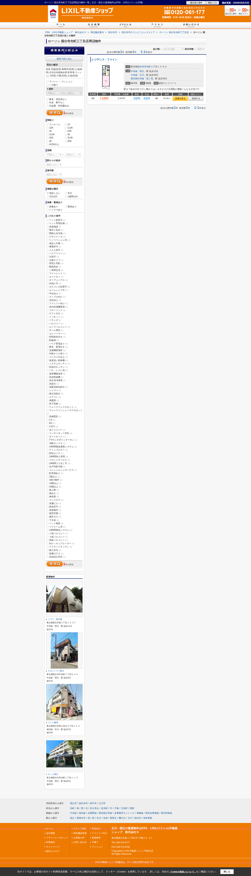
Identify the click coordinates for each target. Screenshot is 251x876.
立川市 (102, 803)
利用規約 (50, 842)
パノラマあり (55, 210)
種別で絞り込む (64, 58)
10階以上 (55, 483)
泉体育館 (147, 818)
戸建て (95, 842)
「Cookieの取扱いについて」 (182, 872)
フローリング (57, 310)
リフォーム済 (57, 526)
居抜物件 (55, 510)
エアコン (55, 397)
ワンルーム (54, 124)
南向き (54, 493)
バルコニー (56, 323)
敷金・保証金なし (58, 99)
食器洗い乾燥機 (58, 360)
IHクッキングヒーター (61, 543)
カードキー (56, 277)
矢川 (99, 818)
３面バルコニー (58, 537)
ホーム (49, 828)
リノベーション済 (59, 240)
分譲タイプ (56, 260)
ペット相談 (56, 523)
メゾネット (56, 317)
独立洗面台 (56, 393)
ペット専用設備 (58, 223)
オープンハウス (58, 280)
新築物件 (96, 837)
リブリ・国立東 (55, 619)
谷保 (105, 818)
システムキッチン (59, 363)
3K (68, 134)
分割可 (54, 256)
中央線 (134, 71)
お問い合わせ (80, 842)
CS (52, 420)
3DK (51, 137)
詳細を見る (180, 98)
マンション (67, 81)
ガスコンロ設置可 (59, 286)
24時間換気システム (60, 530)
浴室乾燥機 (56, 377)
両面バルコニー (58, 540)
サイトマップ (52, 846)
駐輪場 (54, 340)
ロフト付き (56, 313)
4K (50, 141)
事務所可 (55, 246)
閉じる (227, 871)
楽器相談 (55, 226)
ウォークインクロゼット (62, 407)
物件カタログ (52, 851)
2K (50, 131)
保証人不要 (56, 243)
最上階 (54, 490)
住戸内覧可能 (57, 466)
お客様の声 (79, 837)
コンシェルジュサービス (62, 470)
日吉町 (124, 808)
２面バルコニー (58, 533)
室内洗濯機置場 (58, 307)
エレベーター (57, 333)
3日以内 (53, 196)
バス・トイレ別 (58, 370)
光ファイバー (57, 430)
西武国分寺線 (137, 78)
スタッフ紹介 (80, 828)
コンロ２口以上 (58, 357)
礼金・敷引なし (57, 102)
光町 (148, 66)
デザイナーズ (57, 236)
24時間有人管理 (58, 456)
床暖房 (54, 400)
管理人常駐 (56, 263)
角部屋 (54, 496)
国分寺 (137, 818)
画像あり (53, 206)
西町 (132, 808)
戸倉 (116, 808)
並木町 (104, 808)
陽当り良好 (56, 230)
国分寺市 (141, 66)
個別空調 (55, 513)
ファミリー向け (58, 303)
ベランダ (55, 320)
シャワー (55, 390)
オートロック (57, 436)
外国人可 (55, 283)
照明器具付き (57, 337)
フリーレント (57, 273)
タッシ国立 (53, 774)
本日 (70, 193)
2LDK (52, 134)
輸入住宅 (55, 550)
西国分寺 (81, 818)
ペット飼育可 (57, 220)
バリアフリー (57, 253)
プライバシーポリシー (57, 837)
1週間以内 (73, 196)
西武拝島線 (166, 813)
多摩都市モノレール (124, 813)
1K (68, 124)
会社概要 (50, 833)
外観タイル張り (58, 353)
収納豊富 (55, 416)
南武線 (82, 813)
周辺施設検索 (80, 833)
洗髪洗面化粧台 (58, 387)
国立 (142, 71)
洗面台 (54, 383)
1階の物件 (55, 480)
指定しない (54, 193)
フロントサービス (59, 460)
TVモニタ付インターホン (63, 440)
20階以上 (55, 486)
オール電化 (56, 330)
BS (52, 423)
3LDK (70, 137)
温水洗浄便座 (57, 380)
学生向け (55, 293)
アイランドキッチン (60, 546)
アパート (53, 81)
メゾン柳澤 (53, 722)
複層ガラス (56, 553)
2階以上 (54, 476)
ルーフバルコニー (59, 327)
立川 (142, 75)
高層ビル (55, 503)
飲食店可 (55, 506)
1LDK (70, 128)
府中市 (93, 803)
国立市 (73, 803)
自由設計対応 (57, 556)
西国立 (113, 818)
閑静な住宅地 (57, 233)
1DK (51, 128)
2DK (69, 131)
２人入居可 (56, 250)
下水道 (54, 520)
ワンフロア (56, 500)
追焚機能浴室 (57, 373)
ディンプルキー (58, 450)
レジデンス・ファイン (104, 59)
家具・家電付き (58, 347)
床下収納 (55, 403)
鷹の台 (122, 818)
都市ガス (55, 516)
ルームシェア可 (58, 290)
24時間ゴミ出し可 (59, 463)
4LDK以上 (54, 144)
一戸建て (53, 85)
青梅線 (140, 813)
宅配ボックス (57, 443)
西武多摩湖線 (152, 813)
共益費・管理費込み (59, 106)
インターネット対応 (60, 433)
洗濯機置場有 (57, 350)
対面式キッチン (58, 367)
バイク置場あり (58, 343)
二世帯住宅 (56, 270)
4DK (69, 141)
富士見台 (94, 808)
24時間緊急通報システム (63, 446)
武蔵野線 (92, 813)
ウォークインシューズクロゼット (64, 411)
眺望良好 (55, 266)
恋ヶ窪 (149, 78)
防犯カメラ (56, 453)
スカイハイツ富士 (56, 671)
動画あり (72, 206)
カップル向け (57, 296)
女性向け (55, 300)
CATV (53, 426)
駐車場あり (56, 473)
